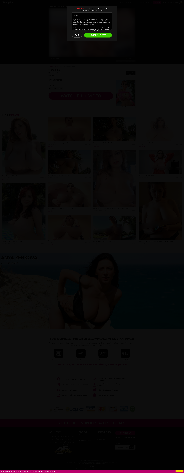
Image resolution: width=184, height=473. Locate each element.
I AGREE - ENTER (98, 35)
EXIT (77, 35)
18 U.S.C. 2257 (82, 30)
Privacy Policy (101, 30)
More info (52, 471)
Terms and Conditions (92, 30)
